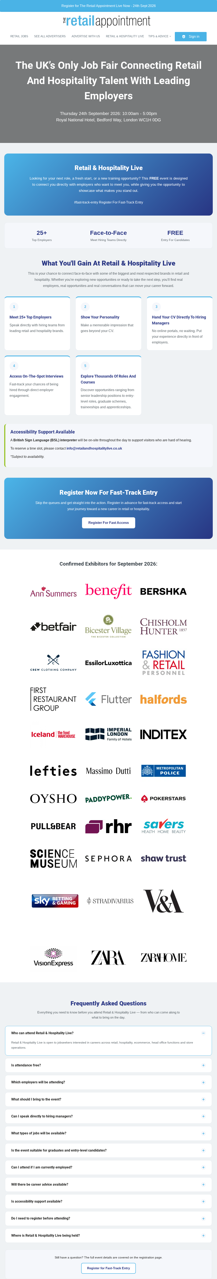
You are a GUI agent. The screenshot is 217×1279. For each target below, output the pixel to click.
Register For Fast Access (108, 523)
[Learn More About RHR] (108, 827)
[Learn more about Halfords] (163, 700)
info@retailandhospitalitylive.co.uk (94, 448)
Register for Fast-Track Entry (108, 1268)
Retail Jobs (19, 36)
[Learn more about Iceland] (53, 735)
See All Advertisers (50, 36)
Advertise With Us (86, 36)
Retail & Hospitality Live (125, 36)
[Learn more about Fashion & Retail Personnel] (163, 663)
